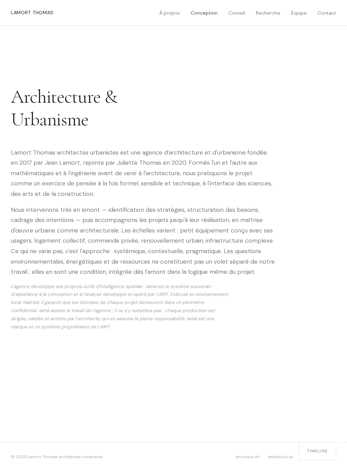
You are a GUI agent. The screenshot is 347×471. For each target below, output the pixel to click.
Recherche (268, 13)
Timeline (317, 451)
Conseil (236, 13)
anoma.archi (248, 456)
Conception (204, 13)
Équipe (299, 13)
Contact (327, 13)
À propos (169, 13)
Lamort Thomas (32, 12)
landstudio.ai (280, 456)
